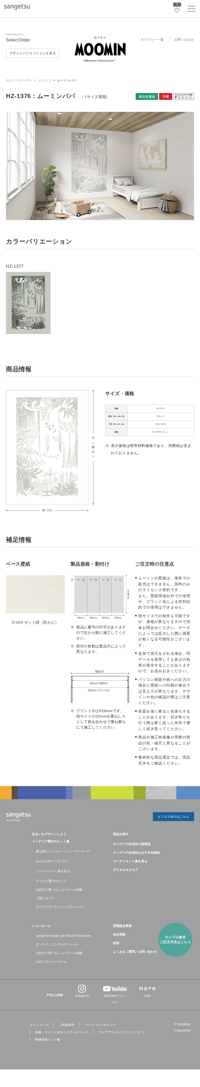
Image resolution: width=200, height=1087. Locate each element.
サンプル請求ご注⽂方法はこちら (175, 939)
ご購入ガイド (45, 898)
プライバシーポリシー (100, 1025)
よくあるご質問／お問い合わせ (135, 952)
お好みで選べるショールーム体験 (59, 889)
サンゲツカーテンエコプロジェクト (61, 907)
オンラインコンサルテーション (57, 944)
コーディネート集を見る (53, 871)
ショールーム (41, 926)
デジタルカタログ (125, 870)
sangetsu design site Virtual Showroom (63, 936)
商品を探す (121, 834)
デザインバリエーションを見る (33, 53)
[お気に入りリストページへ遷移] (177, 10)
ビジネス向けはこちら (173, 816)
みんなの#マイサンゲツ (52, 861)
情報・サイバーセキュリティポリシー (61, 1032)
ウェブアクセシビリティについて (121, 1032)
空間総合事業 (122, 926)
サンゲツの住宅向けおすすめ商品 (136, 852)
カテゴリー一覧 (152, 39)
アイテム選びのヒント (51, 881)
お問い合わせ (184, 39)
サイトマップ (39, 1025)
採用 (116, 943)
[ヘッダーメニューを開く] (191, 9)
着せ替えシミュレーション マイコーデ (63, 851)
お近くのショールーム (51, 961)
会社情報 (119, 934)
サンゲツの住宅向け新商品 (132, 844)
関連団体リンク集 (47, 1039)
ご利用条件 (66, 1025)
